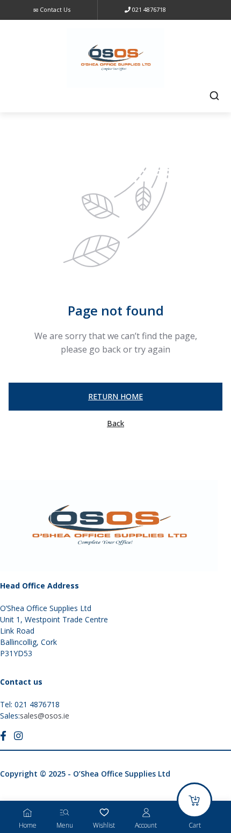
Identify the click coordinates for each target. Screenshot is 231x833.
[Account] (146, 812)
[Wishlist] (104, 812)
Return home (115, 396)
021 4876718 (148, 9)
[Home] (27, 812)
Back (115, 423)
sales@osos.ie (44, 715)
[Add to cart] (194, 800)
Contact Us (54, 9)
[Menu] (64, 812)
